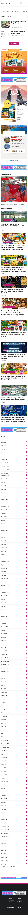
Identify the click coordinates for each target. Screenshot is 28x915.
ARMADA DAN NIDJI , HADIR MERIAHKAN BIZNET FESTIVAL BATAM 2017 (13, 226)
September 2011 (13, 836)
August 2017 (14, 595)
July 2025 (13, 482)
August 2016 (14, 633)
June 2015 (14, 681)
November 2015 (14, 664)
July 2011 (14, 843)
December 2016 (14, 620)
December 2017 (14, 582)
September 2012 (14, 795)
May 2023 (14, 544)
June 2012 (14, 805)
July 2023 (13, 537)
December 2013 (14, 743)
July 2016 (14, 637)
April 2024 (14, 523)
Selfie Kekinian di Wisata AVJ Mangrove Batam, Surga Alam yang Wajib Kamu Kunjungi (13, 334)
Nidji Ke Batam (7, 220)
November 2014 (14, 706)
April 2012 (14, 812)
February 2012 (14, 819)
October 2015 (14, 668)
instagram (10, 902)
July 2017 (14, 599)
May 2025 (14, 489)
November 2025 (14, 470)
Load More (14, 43)
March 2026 (14, 456)
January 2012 (14, 823)
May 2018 (13, 575)
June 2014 (14, 723)
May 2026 (14, 449)
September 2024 (14, 513)
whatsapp (11, 900)
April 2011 (14, 853)
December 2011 (13, 826)
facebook (10, 898)
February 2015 (14, 695)
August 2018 (13, 568)
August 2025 (13, 478)
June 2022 (13, 551)
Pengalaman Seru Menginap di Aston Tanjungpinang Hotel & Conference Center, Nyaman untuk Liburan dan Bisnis (13, 247)
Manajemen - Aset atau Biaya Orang (18, 22)
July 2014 (14, 719)
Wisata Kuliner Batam (9, 306)
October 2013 (14, 750)
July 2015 (14, 678)
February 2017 (13, 616)
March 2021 (13, 554)
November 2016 (14, 623)
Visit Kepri (5, 3)
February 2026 (14, 459)
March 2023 (13, 547)
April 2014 (13, 730)
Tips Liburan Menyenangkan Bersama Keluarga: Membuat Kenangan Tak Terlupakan (13, 356)
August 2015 (14, 675)
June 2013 (14, 764)
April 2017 (14, 609)
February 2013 (14, 778)
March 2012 (14, 816)
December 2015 (14, 661)
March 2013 (14, 774)
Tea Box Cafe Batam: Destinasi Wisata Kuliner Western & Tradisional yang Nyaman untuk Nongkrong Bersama (13, 312)
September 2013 (14, 754)
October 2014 (14, 709)
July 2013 (14, 761)
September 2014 (14, 712)
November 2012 (14, 788)
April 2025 (14, 492)
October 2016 (14, 626)
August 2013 (14, 757)
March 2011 (14, 857)
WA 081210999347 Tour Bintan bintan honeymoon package (19, 32)
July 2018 (13, 571)
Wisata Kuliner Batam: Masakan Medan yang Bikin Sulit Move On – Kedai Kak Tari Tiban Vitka (13, 378)
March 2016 (14, 650)
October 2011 (14, 833)
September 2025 (14, 475)
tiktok (19, 900)
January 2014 (14, 740)
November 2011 (14, 829)
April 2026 (14, 453)
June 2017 (14, 602)
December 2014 (14, 702)
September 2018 (14, 564)
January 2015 (14, 699)
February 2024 (14, 530)
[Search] (23, 3)
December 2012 (14, 785)
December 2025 (14, 466)
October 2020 (14, 558)
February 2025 (14, 499)
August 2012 (14, 798)
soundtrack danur (8, 285)
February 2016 (14, 654)
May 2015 (14, 685)
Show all (25, 11)
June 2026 (14, 445)
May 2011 (13, 850)
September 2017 (14, 592)
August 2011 (14, 840)
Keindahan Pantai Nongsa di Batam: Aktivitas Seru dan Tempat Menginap (13, 398)
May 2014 (13, 726)
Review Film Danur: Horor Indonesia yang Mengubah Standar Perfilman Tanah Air (12, 291)
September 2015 (14, 671)
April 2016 (14, 647)
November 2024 (14, 506)
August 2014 (14, 716)
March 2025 (14, 496)
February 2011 (14, 860)
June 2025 (14, 485)
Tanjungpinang (7, 241)
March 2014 (14, 733)
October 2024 (14, 509)
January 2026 (14, 463)
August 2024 (14, 516)
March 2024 (14, 527)
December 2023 (14, 534)
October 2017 (14, 589)
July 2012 (14, 802)
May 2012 (14, 809)
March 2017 (14, 613)
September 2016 (14, 630)
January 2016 (14, 657)
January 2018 (13, 578)
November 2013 (14, 747)
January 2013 (14, 781)
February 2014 (14, 736)
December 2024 (14, 503)
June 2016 (14, 640)
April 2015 (14, 688)
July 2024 (14, 520)
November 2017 (14, 585)
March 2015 (14, 692)
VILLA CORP (6, 263)
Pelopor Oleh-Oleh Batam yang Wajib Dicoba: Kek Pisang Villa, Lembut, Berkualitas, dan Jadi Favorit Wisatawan (13, 269)
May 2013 (14, 767)
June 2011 (13, 847)
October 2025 (14, 473)
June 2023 (14, 540)
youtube (19, 902)
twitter (19, 898)
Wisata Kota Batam (8, 328)
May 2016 (14, 644)
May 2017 (13, 606)
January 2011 (14, 864)
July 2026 (14, 442)
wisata (5, 350)
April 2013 (14, 771)
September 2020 (13, 561)
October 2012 (14, 792)
